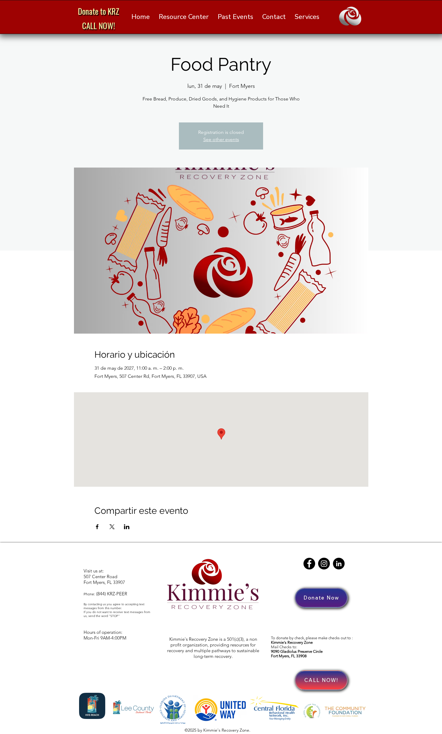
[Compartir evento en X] (112, 526)
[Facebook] (309, 563)
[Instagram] (324, 563)
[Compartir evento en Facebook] (97, 526)
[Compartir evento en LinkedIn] (127, 526)
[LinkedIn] (339, 563)
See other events (221, 139)
